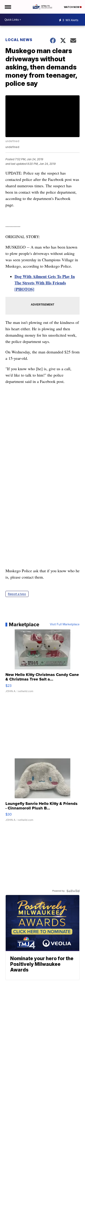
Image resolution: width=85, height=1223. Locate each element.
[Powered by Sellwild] (73, 891)
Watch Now (72, 7)
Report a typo (17, 594)
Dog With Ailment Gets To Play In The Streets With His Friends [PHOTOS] (45, 283)
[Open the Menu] (7, 6)
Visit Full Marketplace (65, 624)
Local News (18, 39)
